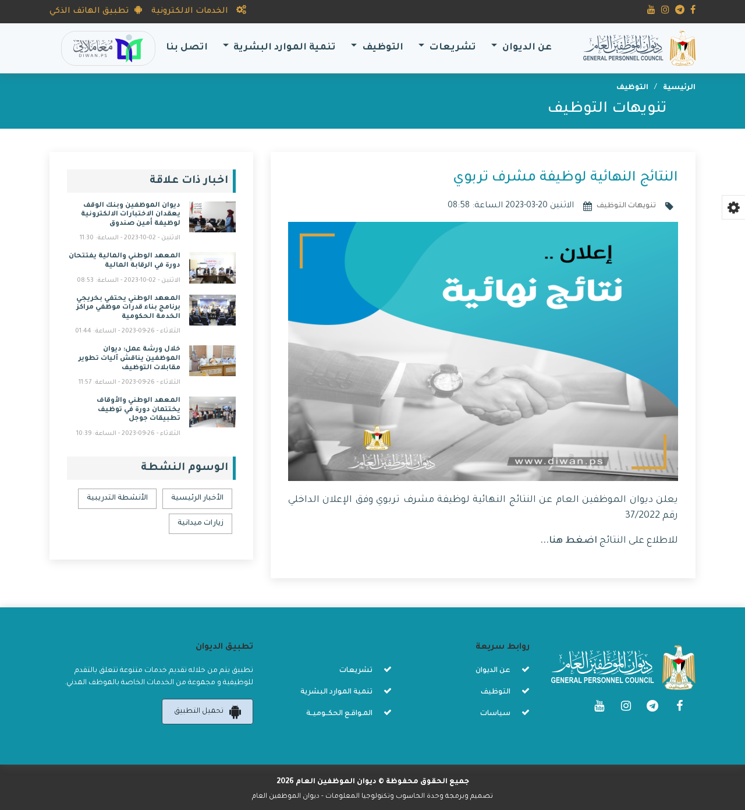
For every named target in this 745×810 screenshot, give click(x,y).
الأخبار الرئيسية (197, 498)
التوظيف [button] (381, 48)
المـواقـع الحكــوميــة (339, 714)
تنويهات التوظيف (606, 109)
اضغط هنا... (568, 541)
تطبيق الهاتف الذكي (89, 11)
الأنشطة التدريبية (117, 498)
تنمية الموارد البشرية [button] (283, 48)
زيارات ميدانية (201, 523)
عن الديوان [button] (526, 48)
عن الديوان (493, 671)
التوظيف (632, 88)
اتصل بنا (184, 48)
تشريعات (355, 671)
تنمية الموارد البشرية (336, 692)
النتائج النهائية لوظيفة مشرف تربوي (565, 178)
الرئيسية (679, 88)
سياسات (495, 714)
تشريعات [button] (451, 48)
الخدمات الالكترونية (190, 11)
